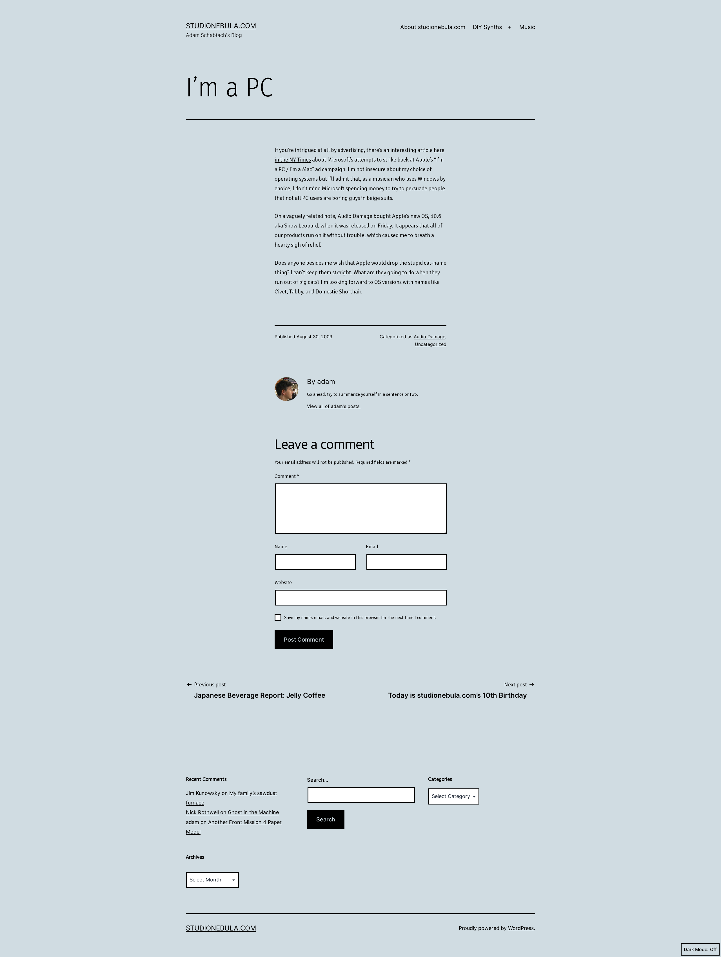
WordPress (521, 928)
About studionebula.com (432, 27)
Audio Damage (429, 336)
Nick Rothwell (202, 812)
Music (527, 27)
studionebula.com (221, 26)
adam (192, 822)
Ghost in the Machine (253, 812)
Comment (287, 476)
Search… (317, 780)
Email (372, 546)
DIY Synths (487, 27)
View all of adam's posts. (333, 406)
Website (283, 582)
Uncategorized (430, 344)
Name (281, 546)
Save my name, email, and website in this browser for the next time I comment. (360, 617)
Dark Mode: (696, 949)
